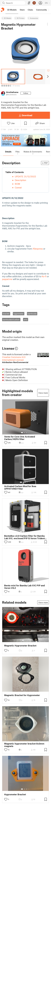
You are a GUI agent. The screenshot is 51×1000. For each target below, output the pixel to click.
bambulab (32, 313)
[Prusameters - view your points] (34, 3)
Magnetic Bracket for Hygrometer (22, 695)
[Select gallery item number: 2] (24, 432)
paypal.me (7, 279)
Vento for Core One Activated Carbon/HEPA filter (19, 437)
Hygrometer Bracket (15, 794)
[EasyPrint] (29, 3)
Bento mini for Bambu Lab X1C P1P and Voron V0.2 (24, 586)
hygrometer (18, 313)
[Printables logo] (2, 9)
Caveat (18, 187)
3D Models (7, 18)
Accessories (34, 18)
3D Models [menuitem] (12, 10)
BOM (17, 183)
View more (43, 393)
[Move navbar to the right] (48, 10)
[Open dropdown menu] (47, 24)
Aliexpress (38, 248)
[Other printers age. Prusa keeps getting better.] (25, 140)
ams (25, 319)
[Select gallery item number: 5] (29, 482)
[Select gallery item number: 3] (26, 432)
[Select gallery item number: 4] (28, 432)
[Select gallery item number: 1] (22, 432)
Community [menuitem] (41, 10)
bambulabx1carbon (11, 319)
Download (27, 115)
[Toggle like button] (5, 442)
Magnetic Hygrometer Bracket (20, 645)
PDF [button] (46, 163)
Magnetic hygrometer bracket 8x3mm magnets (24, 744)
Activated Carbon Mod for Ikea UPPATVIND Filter (20, 487)
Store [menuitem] (22, 10)
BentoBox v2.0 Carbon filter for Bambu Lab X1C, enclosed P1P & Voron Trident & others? (25, 537)
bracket (6, 313)
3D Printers (20, 18)
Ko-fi (44, 276)
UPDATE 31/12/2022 (25, 176)
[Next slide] (47, 76)
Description (20, 180)
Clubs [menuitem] (30, 10)
